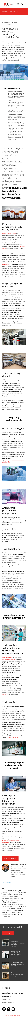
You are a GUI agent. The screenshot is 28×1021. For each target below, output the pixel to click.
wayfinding (16, 912)
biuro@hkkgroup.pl (7, 1004)
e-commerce (15, 898)
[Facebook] (8, 1009)
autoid (7, 891)
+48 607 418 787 (6, 1001)
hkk (11, 900)
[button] (18, 4)
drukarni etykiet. (14, 737)
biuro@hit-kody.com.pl (8, 1002)
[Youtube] (13, 1009)
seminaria (22, 906)
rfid (12, 906)
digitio (12, 895)
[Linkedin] (4, 1009)
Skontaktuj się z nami (10, 858)
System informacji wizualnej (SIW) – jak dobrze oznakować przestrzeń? (17, 954)
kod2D (16, 900)
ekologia (20, 898)
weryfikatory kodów (6, 914)
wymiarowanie (17, 914)
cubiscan (22, 893)
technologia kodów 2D (8, 659)
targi (15, 910)
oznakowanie (7, 904)
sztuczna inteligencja (7, 910)
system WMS (16, 908)
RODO (18, 1015)
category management (13, 893)
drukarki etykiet (11, 896)
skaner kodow (5, 908)
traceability (9, 912)
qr (10, 906)
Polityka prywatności (10, 1015)
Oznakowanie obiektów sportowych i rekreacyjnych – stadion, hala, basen (18, 942)
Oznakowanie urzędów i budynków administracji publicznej (18, 964)
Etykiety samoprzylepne (9, 233)
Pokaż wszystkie (8, 933)
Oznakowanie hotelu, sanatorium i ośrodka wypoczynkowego (17, 974)
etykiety (5, 900)
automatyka (15, 891)
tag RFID (4, 694)
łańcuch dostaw (6, 916)
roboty (15, 906)
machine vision (14, 902)
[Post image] (5, 942)
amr (3, 891)
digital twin (6, 895)
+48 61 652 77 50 (6, 999)
